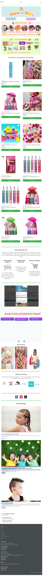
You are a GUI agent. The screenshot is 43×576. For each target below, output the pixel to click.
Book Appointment (4, 546)
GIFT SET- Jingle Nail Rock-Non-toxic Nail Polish (31, 207)
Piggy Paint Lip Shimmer (27, 81)
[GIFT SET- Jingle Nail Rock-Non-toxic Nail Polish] (32, 195)
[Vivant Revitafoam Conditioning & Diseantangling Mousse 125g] (10, 69)
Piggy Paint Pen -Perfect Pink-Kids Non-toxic (31, 176)
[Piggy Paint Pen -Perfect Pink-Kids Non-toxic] (32, 164)
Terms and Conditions (5, 536)
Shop (2, 530)
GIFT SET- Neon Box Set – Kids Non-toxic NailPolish (8, 145)
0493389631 (3, 558)
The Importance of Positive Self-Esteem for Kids (13, 467)
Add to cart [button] (11, 86)
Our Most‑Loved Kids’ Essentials (21, 57)
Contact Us (3, 534)
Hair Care (3, 80)
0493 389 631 (3, 559)
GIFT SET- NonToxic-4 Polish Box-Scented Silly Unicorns (31, 145)
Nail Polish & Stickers (27, 80)
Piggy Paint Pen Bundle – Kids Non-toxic (8, 207)
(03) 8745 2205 (4, 568)
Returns (2, 533)
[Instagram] (25, 397)
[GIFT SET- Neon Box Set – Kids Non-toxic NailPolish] (10, 133)
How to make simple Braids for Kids (10, 434)
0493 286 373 (3, 569)
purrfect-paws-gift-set (5, 237)
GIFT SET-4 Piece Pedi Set (6, 176)
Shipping (2, 531)
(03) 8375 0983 (4, 547)
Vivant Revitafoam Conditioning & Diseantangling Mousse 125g (10, 82)
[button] (40, 2)
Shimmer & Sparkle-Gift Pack (28, 237)
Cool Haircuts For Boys (7, 502)
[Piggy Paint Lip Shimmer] (32, 69)
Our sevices (21, 344)
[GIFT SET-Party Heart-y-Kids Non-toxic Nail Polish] (10, 101)
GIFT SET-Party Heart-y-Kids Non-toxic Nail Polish (10, 113)
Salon (2, 528)
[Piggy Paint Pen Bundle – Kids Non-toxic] (10, 195)
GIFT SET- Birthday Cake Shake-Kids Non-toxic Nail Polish (31, 114)
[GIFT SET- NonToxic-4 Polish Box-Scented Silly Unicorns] (32, 133)
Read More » (3, 438)
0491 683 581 (3, 549)
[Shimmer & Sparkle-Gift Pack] (32, 225)
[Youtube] (21, 397)
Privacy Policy (3, 537)
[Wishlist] (18, 62)
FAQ (1, 539)
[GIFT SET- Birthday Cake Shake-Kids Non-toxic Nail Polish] (32, 101)
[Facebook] (16, 397)
